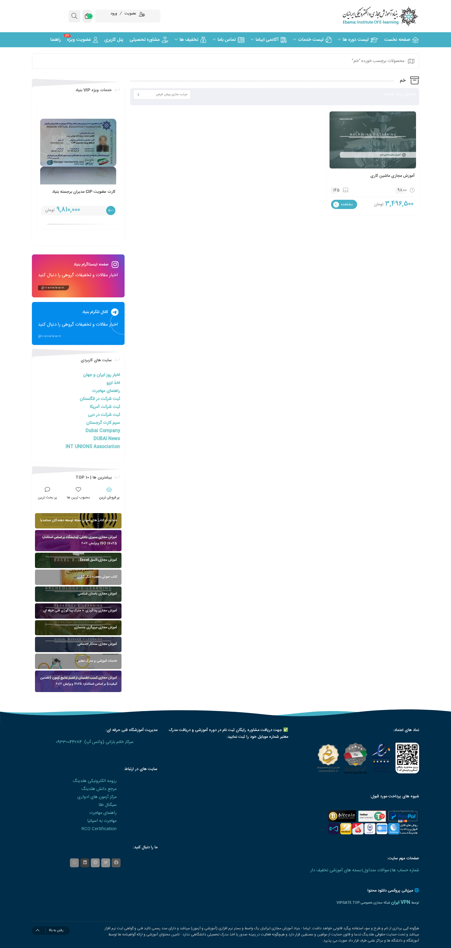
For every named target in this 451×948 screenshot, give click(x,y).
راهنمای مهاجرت (106, 391)
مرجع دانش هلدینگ (99, 789)
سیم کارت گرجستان (103, 423)
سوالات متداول (376, 870)
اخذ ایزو (113, 383)
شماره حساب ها (405, 870)
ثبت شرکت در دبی (104, 415)
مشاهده (346, 204)
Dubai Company (103, 431)
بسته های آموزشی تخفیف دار (335, 870)
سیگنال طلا (107, 805)
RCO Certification (99, 829)
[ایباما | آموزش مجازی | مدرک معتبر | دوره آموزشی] (373, 16)
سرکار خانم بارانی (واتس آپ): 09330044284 (94, 742)
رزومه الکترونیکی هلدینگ (95, 781)
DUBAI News (107, 439)
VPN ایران (400, 902)
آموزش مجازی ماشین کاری (392, 175)
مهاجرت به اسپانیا (102, 821)
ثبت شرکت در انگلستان (100, 399)
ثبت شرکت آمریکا (105, 407)
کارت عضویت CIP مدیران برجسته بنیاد (83, 191)
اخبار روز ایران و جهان (101, 375)
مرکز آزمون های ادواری (97, 797)
